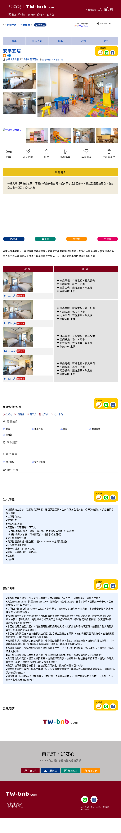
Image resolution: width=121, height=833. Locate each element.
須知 (83, 41)
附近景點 (37, 41)
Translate (83, 26)
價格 (14, 41)
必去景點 (58, 414)
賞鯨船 (20, 414)
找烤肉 (8, 414)
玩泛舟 (33, 414)
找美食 (44, 414)
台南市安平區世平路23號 (52, 59)
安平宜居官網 (12, 59)
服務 (60, 41)
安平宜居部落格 (31, 59)
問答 (106, 41)
